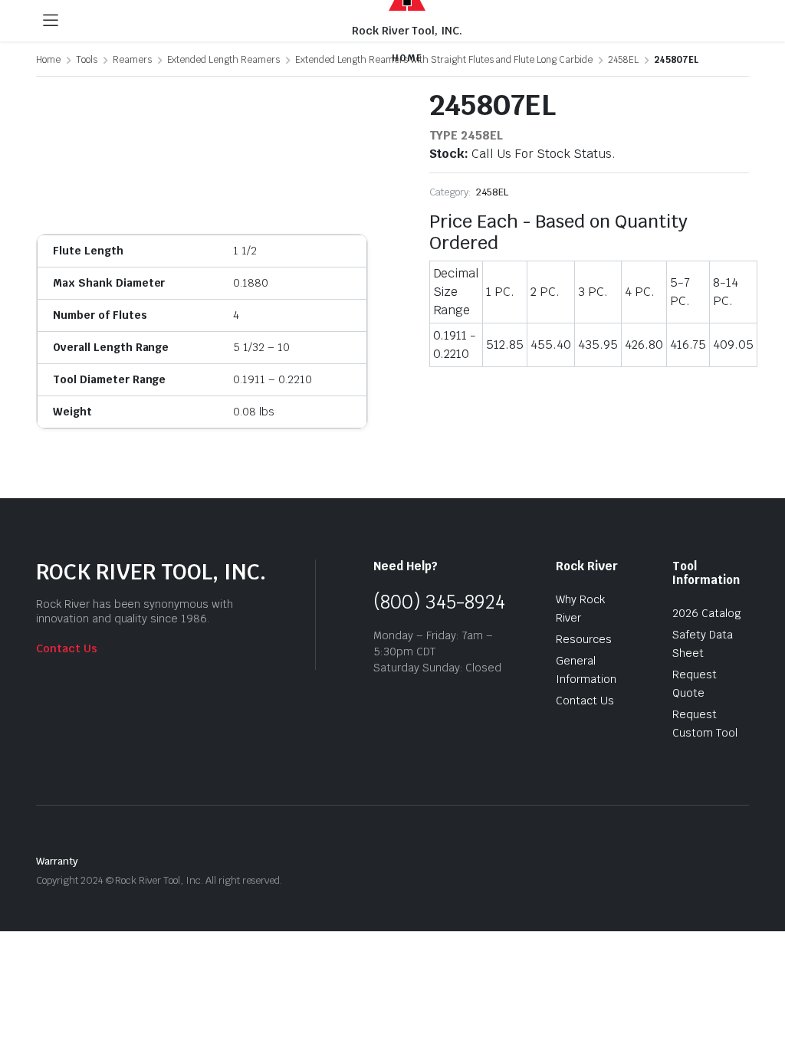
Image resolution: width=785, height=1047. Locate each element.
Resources (584, 639)
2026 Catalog (706, 613)
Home (48, 60)
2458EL (492, 192)
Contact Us (66, 648)
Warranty (57, 861)
